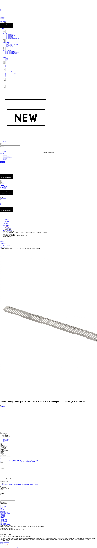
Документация (5, 440)
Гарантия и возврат (4, 521)
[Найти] (3, 146)
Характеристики (6, 439)
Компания (2, 509)
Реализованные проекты (7, 5)
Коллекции (2, 507)
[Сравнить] (1, 408)
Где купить (2, 516)
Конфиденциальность (4, 542)
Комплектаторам (6, 13)
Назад (6, 226)
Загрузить (2, 458)
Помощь (2, 517)
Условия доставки (3, 520)
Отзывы (4, 441)
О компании (5, 3)
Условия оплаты (3, 519)
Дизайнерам (5, 15)
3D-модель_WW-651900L (5, 464)
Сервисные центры (6, 4)
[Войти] (0, 202)
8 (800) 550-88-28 (3, 21)
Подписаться (3, 502)
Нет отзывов (2, 406)
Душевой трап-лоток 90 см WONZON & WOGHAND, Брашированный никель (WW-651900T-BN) (19, 460)
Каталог (2, 505)
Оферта (1, 543)
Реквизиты (5, 6)
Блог (1, 508)
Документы (5, 7)
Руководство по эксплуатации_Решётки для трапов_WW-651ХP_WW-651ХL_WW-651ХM (17, 461)
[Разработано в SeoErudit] (4, 545)
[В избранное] (0, 407)
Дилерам (4, 12)
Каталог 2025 (3, 506)
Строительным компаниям (8, 14)
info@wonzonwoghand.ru (7, 230)
